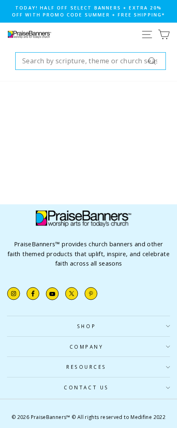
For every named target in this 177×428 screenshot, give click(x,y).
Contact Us (86, 387)
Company (87, 346)
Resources (86, 366)
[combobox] (90, 61)
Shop (86, 326)
